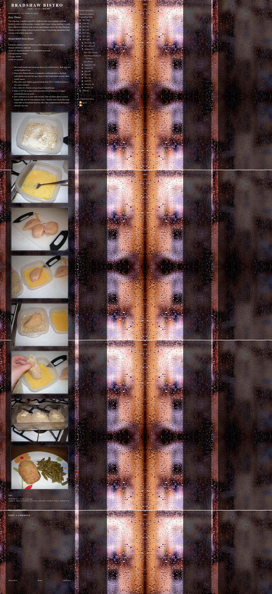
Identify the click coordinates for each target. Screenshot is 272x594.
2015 (84, 26)
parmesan (64, 501)
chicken (41, 501)
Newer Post (12, 580)
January (88, 87)
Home (30, 9)
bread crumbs (22, 501)
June (87, 74)
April (87, 81)
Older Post (67, 580)
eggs (56, 501)
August (88, 68)
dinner (50, 501)
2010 (84, 39)
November (89, 46)
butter (33, 501)
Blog (38, 9)
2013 (84, 30)
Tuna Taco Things (91, 52)
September (89, 65)
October (88, 49)
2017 (84, 20)
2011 (84, 36)
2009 (84, 90)
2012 (84, 33)
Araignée (83, 102)
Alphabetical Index (86, 14)
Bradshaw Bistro (37, 5)
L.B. (81, 105)
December (89, 42)
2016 (84, 23)
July (86, 71)
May (87, 77)
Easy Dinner (88, 61)
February (88, 84)
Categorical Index (86, 17)
